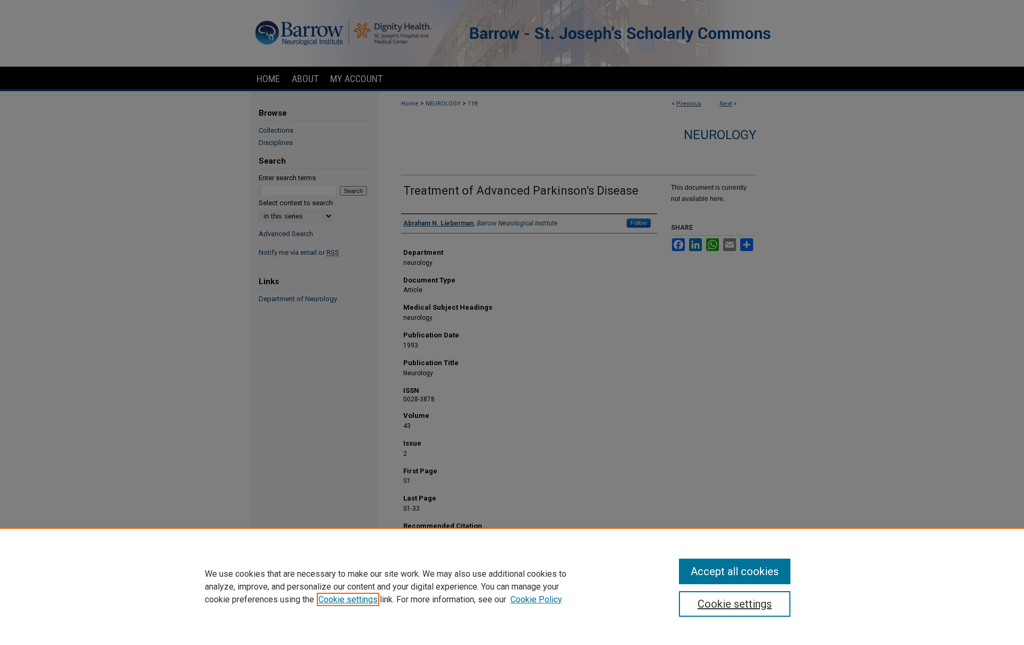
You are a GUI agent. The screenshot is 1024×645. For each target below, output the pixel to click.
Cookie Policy (536, 599)
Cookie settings (348, 599)
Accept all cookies (735, 571)
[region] (512, 586)
